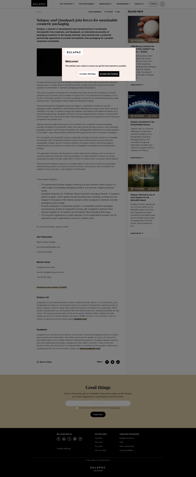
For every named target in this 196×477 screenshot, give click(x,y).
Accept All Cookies (109, 74)
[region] (99, 64)
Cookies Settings (88, 74)
